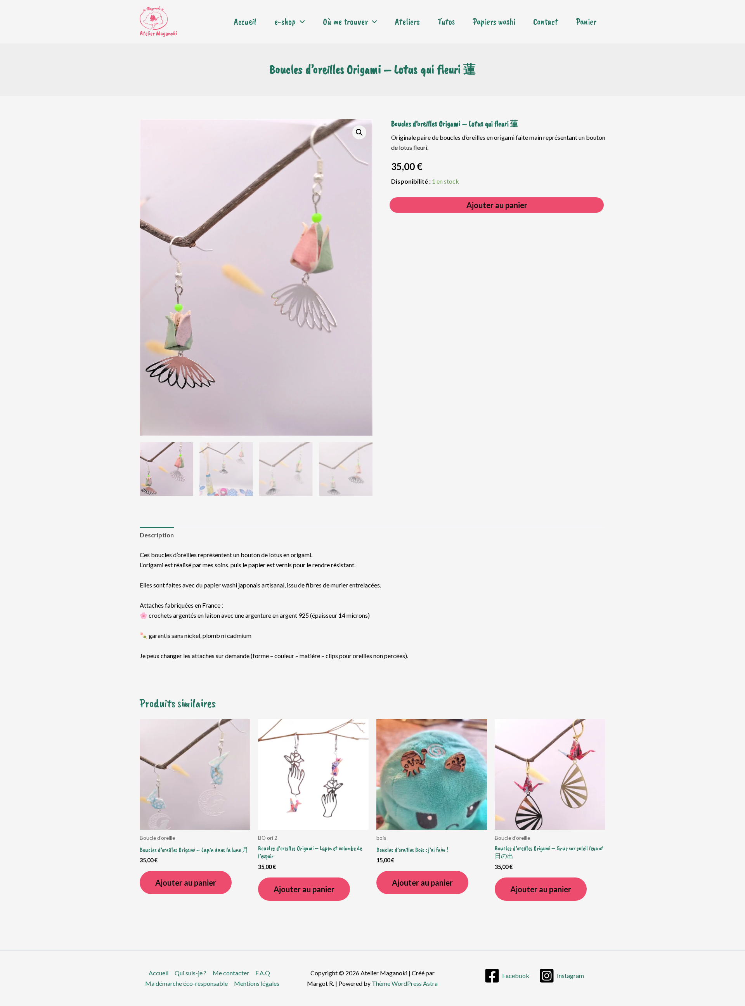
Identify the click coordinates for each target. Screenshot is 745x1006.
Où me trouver (345, 21)
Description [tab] (157, 535)
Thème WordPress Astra (405, 983)
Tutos (446, 21)
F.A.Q (262, 972)
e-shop (285, 21)
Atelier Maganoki (158, 33)
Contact (545, 21)
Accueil (245, 21)
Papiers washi (494, 21)
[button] (300, 21)
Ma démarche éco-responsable (186, 983)
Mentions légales (256, 983)
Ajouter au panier (496, 205)
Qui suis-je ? (190, 972)
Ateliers (407, 21)
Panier (586, 21)
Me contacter (231, 972)
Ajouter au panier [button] (185, 882)
